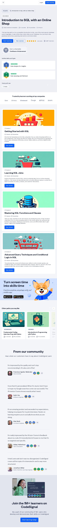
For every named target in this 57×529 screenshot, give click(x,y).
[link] (3, 2)
